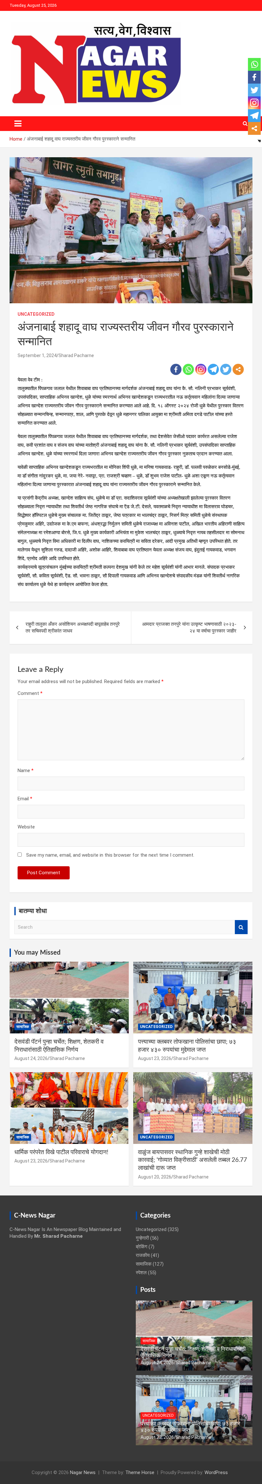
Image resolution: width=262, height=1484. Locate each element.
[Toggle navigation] (18, 123)
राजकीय (143, 1255)
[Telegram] (213, 369)
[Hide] (259, 140)
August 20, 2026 (154, 1176)
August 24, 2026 (31, 1058)
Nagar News (83, 1472)
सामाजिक (22, 1026)
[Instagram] (200, 369)
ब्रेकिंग (141, 1247)
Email (25, 799)
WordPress (216, 1472)
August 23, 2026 (154, 1058)
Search (241, 927)
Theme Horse (139, 1472)
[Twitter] (225, 369)
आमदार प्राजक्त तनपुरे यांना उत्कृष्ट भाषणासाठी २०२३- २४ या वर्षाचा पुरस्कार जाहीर (189, 627)
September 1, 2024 (37, 355)
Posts (148, 1290)
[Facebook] (175, 369)
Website (26, 827)
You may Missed (37, 953)
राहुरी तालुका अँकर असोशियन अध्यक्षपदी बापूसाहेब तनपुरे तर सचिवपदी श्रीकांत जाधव (73, 627)
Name (26, 770)
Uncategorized (36, 314)
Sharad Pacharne (76, 355)
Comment (30, 693)
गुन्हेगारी (142, 1238)
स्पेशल (141, 1273)
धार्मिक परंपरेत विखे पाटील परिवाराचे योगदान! (61, 1152)
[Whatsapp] (188, 369)
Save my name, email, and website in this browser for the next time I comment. (110, 855)
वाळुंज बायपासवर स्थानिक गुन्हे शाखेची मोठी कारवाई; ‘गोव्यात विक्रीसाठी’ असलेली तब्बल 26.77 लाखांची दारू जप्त (192, 1160)
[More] (238, 369)
